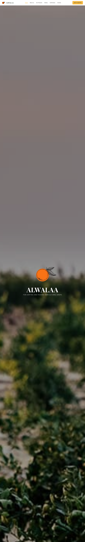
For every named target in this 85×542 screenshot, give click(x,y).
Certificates (52, 2)
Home (26, 2)
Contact (59, 2)
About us (32, 2)
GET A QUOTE (77, 2)
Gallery (46, 2)
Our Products (39, 2)
